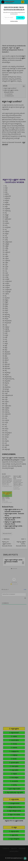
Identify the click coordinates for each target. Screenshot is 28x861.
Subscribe (20, 17)
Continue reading (14, 21)
